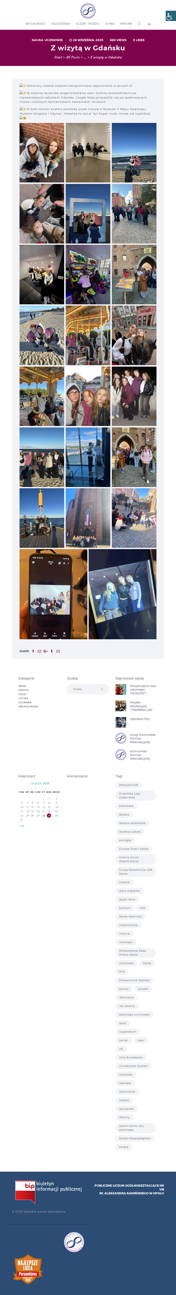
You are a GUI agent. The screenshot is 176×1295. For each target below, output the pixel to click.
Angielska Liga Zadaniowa (129, 795)
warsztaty (126, 1074)
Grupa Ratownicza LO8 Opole (135, 871)
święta (123, 1147)
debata (124, 814)
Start (58, 57)
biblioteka (126, 806)
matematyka (128, 925)
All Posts (73, 57)
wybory (124, 1100)
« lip (21, 826)
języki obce (127, 899)
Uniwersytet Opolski (133, 1066)
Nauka (37, 40)
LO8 (142, 908)
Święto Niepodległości (135, 1138)
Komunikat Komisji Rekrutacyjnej (140, 754)
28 (43, 815)
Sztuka (23, 698)
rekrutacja (126, 997)
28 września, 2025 (88, 40)
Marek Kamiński (130, 916)
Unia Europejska (131, 1057)
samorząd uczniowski (134, 1014)
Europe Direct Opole (134, 848)
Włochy (124, 1117)
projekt (143, 988)
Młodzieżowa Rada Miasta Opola (132, 952)
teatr (140, 1040)
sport (122, 1023)
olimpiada (126, 963)
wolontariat (127, 1091)
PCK (122, 971)
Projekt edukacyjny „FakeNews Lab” (141, 706)
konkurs (124, 908)
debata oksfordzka (132, 823)
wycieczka (126, 1108)
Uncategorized (28, 706)
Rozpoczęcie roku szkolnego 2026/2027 (143, 689)
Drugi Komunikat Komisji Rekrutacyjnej (143, 738)
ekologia (125, 840)
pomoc (124, 988)
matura (124, 933)
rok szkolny (127, 1006)
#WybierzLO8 (128, 785)
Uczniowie (54, 40)
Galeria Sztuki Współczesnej (129, 859)
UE (121, 1048)
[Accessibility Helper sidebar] (171, 16)
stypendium (128, 1031)
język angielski (129, 890)
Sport (22, 694)
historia (124, 882)
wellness (125, 1083)
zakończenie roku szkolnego (131, 1127)
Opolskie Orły (140, 719)
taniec (123, 1040)
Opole (147, 963)
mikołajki (126, 942)
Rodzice (23, 690)
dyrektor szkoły (130, 831)
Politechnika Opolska (134, 980)
